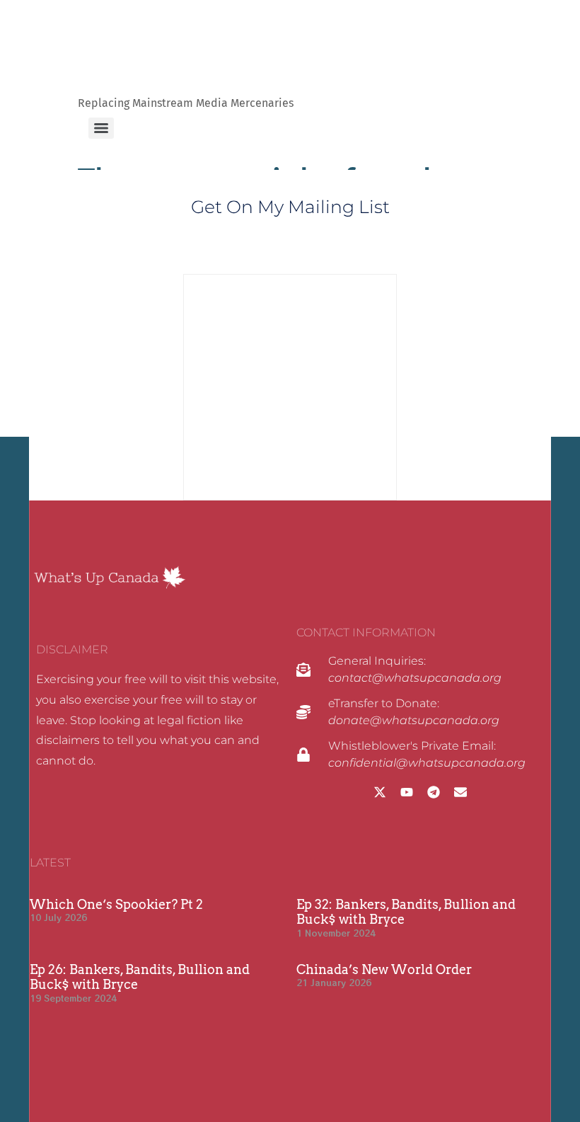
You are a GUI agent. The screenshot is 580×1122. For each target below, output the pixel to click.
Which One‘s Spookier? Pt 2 (116, 904)
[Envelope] (460, 792)
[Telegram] (433, 792)
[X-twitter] (379, 792)
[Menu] (101, 128)
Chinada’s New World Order (384, 969)
